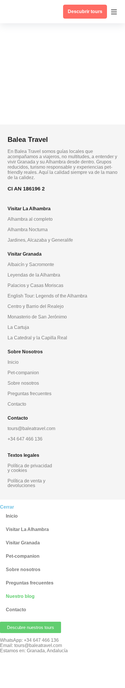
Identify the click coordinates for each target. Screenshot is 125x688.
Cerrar (7, 507)
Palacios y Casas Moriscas (35, 285)
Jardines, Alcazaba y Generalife (40, 240)
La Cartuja (18, 327)
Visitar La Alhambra (27, 529)
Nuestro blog (20, 596)
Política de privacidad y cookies (30, 468)
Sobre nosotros (23, 383)
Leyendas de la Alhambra (34, 274)
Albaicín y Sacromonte (31, 264)
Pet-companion (23, 372)
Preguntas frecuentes (29, 393)
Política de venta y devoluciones (26, 483)
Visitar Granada (23, 542)
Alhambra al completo (30, 219)
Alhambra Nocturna (28, 229)
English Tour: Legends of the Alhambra (47, 295)
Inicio (13, 362)
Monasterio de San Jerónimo (37, 316)
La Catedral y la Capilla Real (37, 337)
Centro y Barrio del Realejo (36, 306)
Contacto (17, 404)
